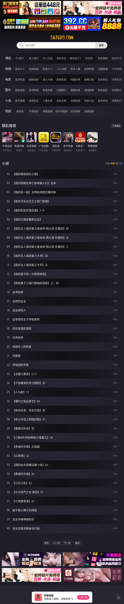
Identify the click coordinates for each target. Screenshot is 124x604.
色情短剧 (89, 111)
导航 (8, 111)
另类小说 (89, 100)
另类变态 (117, 79)
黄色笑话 (103, 100)
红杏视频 (75, 111)
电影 (8, 79)
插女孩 (20, 111)
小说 (8, 101)
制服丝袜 (75, 79)
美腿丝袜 (75, 90)
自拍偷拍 (34, 69)
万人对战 (47, 58)
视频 (8, 69)
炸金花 (89, 58)
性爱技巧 (117, 100)
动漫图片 (61, 90)
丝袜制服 (89, 69)
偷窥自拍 (20, 90)
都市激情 (20, 100)
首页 (46, 542)
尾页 (77, 542)
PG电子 (20, 58)
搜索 (101, 45)
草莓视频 (47, 111)
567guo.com (62, 38)
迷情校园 (75, 100)
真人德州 (34, 58)
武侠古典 (61, 100)
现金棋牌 (103, 58)
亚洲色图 (34, 90)
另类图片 (117, 90)
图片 (8, 90)
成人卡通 (47, 79)
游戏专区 (61, 58)
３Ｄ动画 (61, 69)
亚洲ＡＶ (20, 69)
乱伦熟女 (103, 79)
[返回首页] (118, 597)
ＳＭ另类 (117, 69)
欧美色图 (47, 90)
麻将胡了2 (75, 58)
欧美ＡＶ (47, 69)
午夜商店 (34, 111)
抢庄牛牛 (117, 58)
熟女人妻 (75, 69)
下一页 (67, 542)
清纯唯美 (89, 90)
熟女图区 (103, 90)
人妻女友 (47, 100)
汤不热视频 (61, 111)
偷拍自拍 (34, 79)
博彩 (8, 58)
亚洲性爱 (20, 79)
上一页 (57, 542)
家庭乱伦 (34, 100)
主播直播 (103, 69)
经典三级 (89, 79)
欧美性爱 (61, 79)
